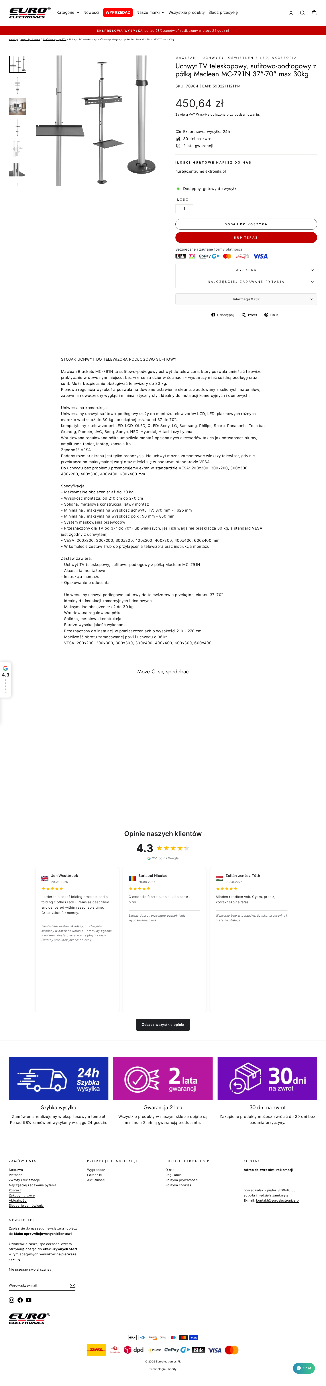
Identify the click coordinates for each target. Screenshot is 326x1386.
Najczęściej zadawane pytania (246, 281)
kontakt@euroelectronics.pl (277, 1200)
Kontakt (15, 1190)
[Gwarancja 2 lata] (163, 1078)
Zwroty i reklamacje (24, 1180)
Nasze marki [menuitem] (148, 12)
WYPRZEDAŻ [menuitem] (118, 12)
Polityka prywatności (181, 1180)
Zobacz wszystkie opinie (163, 1024)
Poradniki (94, 1175)
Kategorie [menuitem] (66, 12)
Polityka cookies (178, 1185)
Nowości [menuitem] (91, 12)
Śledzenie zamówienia (26, 1205)
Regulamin (173, 1175)
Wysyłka (202, 114)
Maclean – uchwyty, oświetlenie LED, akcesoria (236, 57)
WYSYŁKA (246, 270)
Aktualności (18, 1200)
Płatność (15, 1175)
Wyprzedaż (96, 1170)
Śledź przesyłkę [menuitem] (223, 12)
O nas (170, 1170)
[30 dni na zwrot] (267, 1078)
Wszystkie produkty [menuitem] (187, 12)
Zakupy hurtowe (22, 1195)
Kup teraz (246, 237)
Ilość (182, 199)
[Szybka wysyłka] (58, 1078)
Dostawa (16, 1170)
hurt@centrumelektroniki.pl (200, 171)
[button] (304, 1368)
